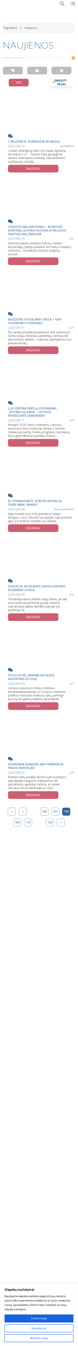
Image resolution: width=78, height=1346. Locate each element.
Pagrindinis (10, 28)
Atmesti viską (39, 1338)
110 (28, 822)
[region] (39, 1315)
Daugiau (33, 168)
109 (17, 822)
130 (50, 822)
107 (55, 811)
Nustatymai (39, 1328)
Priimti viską (39, 1318)
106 (44, 811)
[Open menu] (72, 4)
